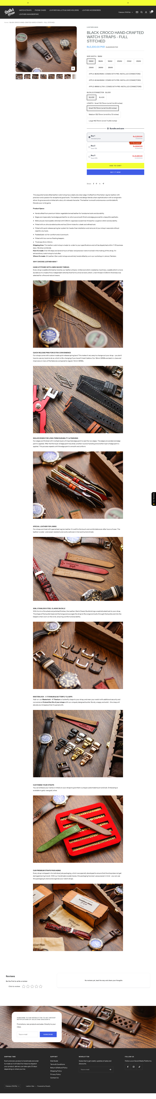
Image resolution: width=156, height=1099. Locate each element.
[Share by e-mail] (103, 183)
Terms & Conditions (57, 1064)
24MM (100, 67)
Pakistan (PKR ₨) (125, 12)
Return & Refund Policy (58, 1068)
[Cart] (151, 12)
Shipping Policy (56, 1071)
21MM (129, 61)
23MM (91, 67)
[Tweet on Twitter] (100, 183)
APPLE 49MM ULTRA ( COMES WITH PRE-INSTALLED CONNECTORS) (115, 87)
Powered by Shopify (43, 1086)
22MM (138, 61)
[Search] (142, 12)
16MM (91, 61)
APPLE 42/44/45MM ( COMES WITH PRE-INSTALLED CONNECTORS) (115, 80)
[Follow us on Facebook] (128, 1067)
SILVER (91, 97)
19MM (110, 61)
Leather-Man (92, 27)
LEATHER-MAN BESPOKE (29, 14)
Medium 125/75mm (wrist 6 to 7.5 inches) (104, 114)
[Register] (110, 1069)
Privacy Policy (55, 1074)
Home (6, 22)
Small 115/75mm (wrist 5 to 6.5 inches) (103, 108)
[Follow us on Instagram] (134, 1067)
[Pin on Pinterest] (96, 183)
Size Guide (54, 1061)
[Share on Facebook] (93, 183)
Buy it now (115, 172)
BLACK (101, 97)
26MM (110, 67)
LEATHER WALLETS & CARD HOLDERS (64, 10)
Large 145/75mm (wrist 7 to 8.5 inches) (103, 121)
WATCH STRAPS (25, 10)
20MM (119, 61)
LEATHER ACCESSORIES (91, 10)
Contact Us (54, 1078)
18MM (100, 61)
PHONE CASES (40, 10)
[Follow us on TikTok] (139, 1067)
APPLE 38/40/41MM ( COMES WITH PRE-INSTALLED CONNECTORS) (115, 74)
